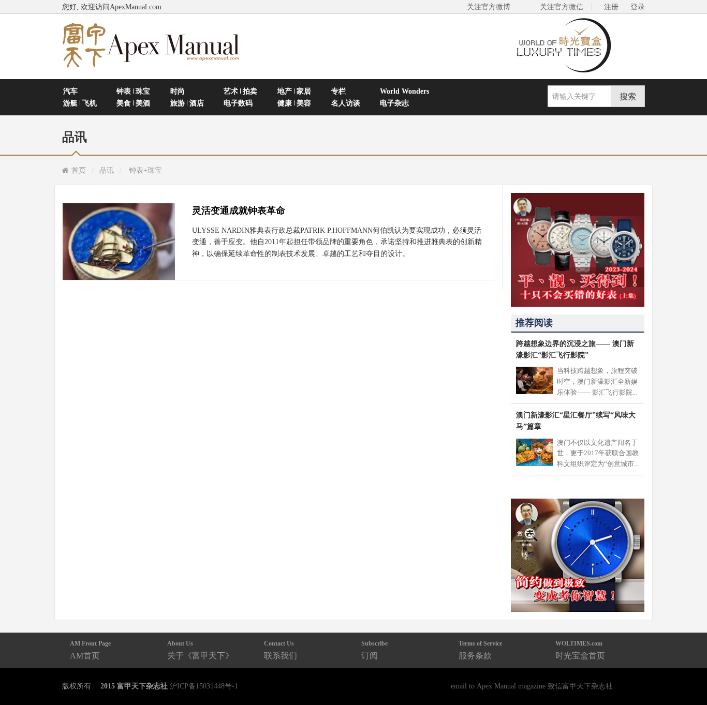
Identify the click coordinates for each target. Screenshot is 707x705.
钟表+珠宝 (145, 170)
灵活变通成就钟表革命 (238, 210)
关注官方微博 (488, 6)
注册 (611, 6)
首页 (78, 170)
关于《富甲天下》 (200, 649)
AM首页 (90, 649)
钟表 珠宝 (133, 91)
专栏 (338, 91)
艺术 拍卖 (240, 91)
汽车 (70, 91)
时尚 (177, 91)
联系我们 (280, 649)
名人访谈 (345, 103)
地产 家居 (294, 91)
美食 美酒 (133, 103)
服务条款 (480, 649)
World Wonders (404, 91)
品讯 (106, 170)
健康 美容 (294, 103)
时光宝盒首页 (580, 649)
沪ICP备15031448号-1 (204, 685)
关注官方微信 (561, 6)
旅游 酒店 (187, 103)
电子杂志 (394, 103)
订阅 (374, 649)
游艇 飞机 (80, 103)
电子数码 (238, 103)
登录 (637, 6)
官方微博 (687, 672)
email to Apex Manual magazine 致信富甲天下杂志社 (532, 685)
